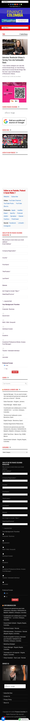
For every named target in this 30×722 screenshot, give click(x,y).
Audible (20, 210)
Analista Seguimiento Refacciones (13, 424)
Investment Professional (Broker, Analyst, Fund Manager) (14, 343)
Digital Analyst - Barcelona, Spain (13, 420)
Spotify (12, 213)
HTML (7, 365)
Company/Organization (9, 251)
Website (6, 196)
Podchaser (15, 219)
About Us (6, 703)
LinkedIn (21, 223)
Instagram (7, 226)
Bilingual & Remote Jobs (11, 389)
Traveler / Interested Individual (10, 351)
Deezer (21, 216)
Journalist (5, 357)
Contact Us (7, 696)
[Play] (4, 147)
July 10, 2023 (10, 76)
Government (5, 316)
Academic (5, 335)
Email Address (6, 244)
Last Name (5, 278)
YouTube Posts (9, 203)
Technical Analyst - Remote (11, 628)
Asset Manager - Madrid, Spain (12, 405)
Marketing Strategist (9, 644)
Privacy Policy (8, 699)
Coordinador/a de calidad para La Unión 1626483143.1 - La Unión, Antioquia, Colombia (15, 410)
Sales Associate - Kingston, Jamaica (14, 401)
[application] (15, 141)
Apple (13, 210)
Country (4, 258)
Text (6, 368)
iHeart (6, 213)
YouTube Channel (15, 200)
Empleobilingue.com (10, 605)
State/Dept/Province (8, 294)
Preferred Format (7, 363)
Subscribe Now (8, 693)
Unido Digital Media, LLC (15, 6)
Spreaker (13, 216)
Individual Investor (7, 329)
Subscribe (14, 196)
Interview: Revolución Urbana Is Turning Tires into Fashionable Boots (13, 60)
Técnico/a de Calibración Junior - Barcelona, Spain (13, 416)
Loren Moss (18, 76)
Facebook (12, 223)
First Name (5, 264)
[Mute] (23, 147)
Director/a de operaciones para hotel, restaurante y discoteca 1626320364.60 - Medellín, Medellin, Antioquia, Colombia (15, 429)
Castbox (6, 219)
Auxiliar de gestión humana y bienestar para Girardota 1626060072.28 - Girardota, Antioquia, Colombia (15, 639)
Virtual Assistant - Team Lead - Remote (15, 658)
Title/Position (6, 271)
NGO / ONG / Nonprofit (8, 322)
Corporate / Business (8, 309)
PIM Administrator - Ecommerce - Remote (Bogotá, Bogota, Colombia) (15, 632)
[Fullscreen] (25, 147)
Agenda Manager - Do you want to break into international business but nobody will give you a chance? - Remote (15, 396)
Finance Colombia (20, 712)
